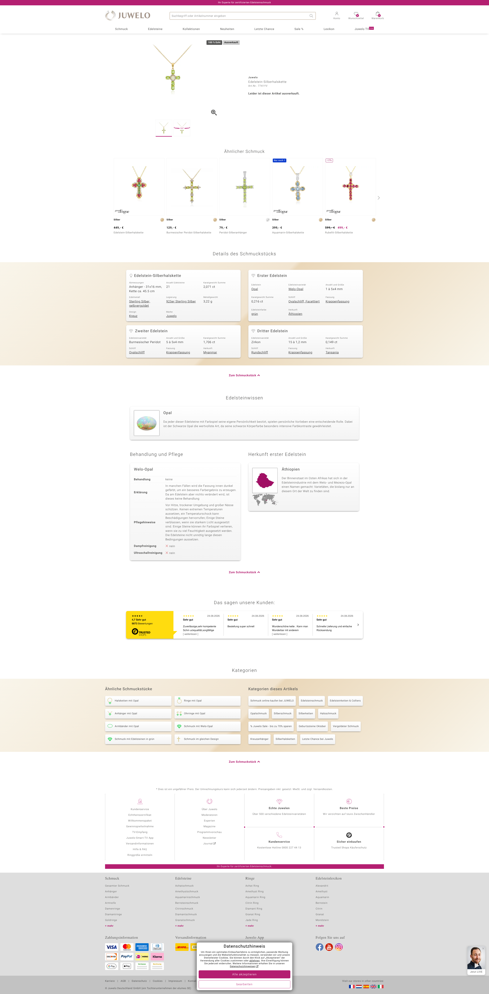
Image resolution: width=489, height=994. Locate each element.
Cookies (158, 981)
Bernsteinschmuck (186, 903)
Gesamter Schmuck (117, 886)
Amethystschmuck (186, 891)
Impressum (175, 981)
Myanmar (210, 352)
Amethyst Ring (254, 891)
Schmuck (121, 29)
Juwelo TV (364, 29)
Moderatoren (210, 815)
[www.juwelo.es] (366, 986)
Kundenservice (140, 809)
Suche (312, 15)
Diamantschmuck (186, 914)
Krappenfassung (338, 301)
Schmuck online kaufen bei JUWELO (272, 701)
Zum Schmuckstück (242, 375)
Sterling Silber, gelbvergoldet (139, 303)
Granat (320, 914)
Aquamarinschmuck (187, 897)
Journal (208, 844)
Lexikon (329, 29)
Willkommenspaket (140, 821)
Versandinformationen (140, 844)
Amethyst (322, 891)
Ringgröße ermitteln (139, 855)
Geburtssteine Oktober (312, 726)
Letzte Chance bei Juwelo (317, 739)
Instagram (339, 947)
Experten (209, 821)
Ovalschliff (137, 352)
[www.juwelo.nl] (359, 986)
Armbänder (112, 897)
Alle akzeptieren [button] (244, 974)
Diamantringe (113, 914)
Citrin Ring (252, 903)
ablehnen (254, 961)
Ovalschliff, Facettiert (304, 301)
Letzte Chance (264, 29)
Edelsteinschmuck (312, 701)
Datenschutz (139, 981)
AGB (123, 981)
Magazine (209, 826)
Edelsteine (155, 29)
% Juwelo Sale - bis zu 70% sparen (271, 726)
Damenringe (112, 909)
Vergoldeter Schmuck (346, 726)
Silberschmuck (283, 713)
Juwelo (171, 316)
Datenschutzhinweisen (242, 966)
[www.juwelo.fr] (352, 986)
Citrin (319, 909)
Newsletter (209, 838)
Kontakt (192, 981)
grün (254, 314)
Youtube (329, 947)
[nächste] (378, 198)
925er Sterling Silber (181, 301)
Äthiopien (295, 314)
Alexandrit (322, 886)
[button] (336, 16)
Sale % (299, 29)
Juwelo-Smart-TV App (140, 838)
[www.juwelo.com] (373, 986)
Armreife (110, 903)
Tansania (332, 352)
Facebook (319, 947)
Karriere (110, 981)
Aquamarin (322, 897)
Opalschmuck (258, 713)
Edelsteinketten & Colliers (345, 701)
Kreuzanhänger (259, 739)
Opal (254, 289)
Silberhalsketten (285, 739)
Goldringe (111, 920)
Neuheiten (227, 29)
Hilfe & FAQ (140, 849)
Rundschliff (259, 352)
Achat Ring (252, 886)
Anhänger (111, 891)
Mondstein (322, 920)
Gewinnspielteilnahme (140, 826)
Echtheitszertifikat (139, 815)
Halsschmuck (328, 713)
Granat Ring (252, 914)
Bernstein (322, 903)
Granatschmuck (185, 920)
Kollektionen (191, 29)
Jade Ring (251, 920)
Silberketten (306, 713)
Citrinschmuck (184, 909)
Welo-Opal (295, 289)
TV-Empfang (140, 832)
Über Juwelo (209, 809)
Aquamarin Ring (255, 897)
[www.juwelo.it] (381, 986)
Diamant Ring (253, 909)
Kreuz (133, 316)
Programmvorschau (209, 832)
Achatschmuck (184, 886)
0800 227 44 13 (291, 848)
